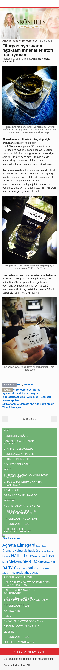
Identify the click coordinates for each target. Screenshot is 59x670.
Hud (19, 384)
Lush (50, 556)
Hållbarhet (20, 555)
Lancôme (41, 556)
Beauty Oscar (41, 546)
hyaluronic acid (11, 393)
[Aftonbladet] (14, 3)
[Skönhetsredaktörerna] (11, 538)
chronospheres (22, 389)
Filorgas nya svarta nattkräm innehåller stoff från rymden (27, 50)
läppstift (5, 562)
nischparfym (47, 561)
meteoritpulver (11, 400)
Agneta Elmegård (18, 545)
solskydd (35, 568)
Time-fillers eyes (12, 407)
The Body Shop (20, 572)
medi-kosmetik (42, 397)
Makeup (15, 561)
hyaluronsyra (30, 393)
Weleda (35, 573)
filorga (36, 389)
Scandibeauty (22, 568)
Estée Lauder (47, 551)
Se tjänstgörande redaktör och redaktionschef (29, 659)
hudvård (6, 556)
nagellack (31, 561)
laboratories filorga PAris (17, 397)
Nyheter (28, 384)
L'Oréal (33, 556)
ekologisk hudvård (26, 550)
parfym (9, 567)
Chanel (7, 550)
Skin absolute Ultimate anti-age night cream (28, 404)
